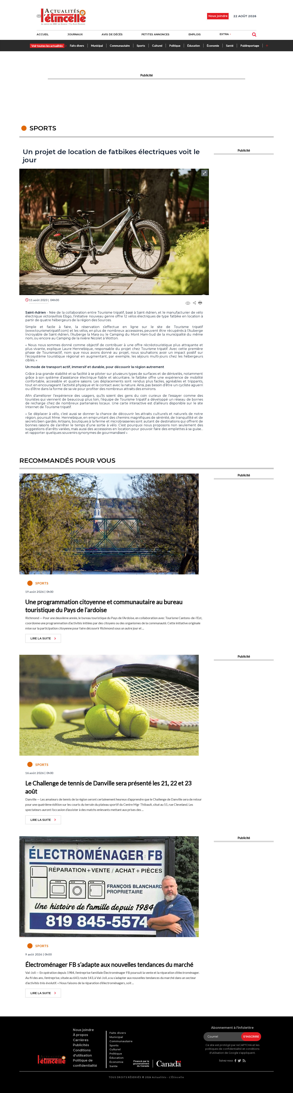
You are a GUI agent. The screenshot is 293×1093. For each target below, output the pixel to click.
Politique (174, 45)
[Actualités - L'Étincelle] (52, 1055)
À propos (80, 1035)
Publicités (81, 1045)
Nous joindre (83, 1030)
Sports (141, 45)
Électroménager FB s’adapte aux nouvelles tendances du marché (109, 964)
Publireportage (249, 45)
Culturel (157, 45)
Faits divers (77, 45)
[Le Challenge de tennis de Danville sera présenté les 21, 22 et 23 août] (109, 705)
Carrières (80, 1040)
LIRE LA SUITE (40, 638)
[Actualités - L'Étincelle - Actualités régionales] (63, 16)
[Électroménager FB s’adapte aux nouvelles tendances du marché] (109, 886)
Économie (213, 45)
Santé (229, 45)
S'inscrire (251, 1036)
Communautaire (120, 45)
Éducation (193, 45)
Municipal (97, 45)
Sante (113, 1066)
